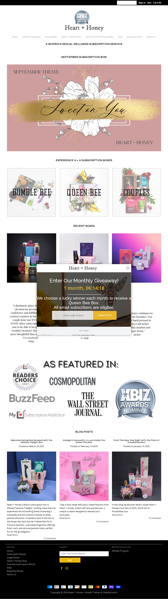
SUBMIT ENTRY (105, 315)
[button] (84, 281)
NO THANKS (84, 330)
